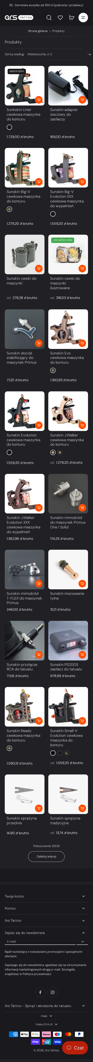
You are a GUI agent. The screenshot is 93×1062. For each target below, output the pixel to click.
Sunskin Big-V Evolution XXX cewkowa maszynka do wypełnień (67, 198)
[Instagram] (52, 992)
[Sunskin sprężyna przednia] (24, 794)
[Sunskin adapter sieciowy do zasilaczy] (68, 85)
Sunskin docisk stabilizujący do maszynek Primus (22, 358)
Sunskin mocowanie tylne (67, 596)
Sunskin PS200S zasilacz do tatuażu (66, 667)
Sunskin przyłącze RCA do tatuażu (22, 667)
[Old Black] (9, 127)
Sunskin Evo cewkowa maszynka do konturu (67, 358)
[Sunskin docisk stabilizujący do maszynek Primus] (24, 329)
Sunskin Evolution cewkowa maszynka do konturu (23, 440)
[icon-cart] (71, 17)
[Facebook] (40, 992)
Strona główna (38, 31)
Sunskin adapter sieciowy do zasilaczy (64, 114)
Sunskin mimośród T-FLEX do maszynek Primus (24, 598)
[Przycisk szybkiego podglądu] (39, 100)
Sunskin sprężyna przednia (22, 820)
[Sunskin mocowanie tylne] (68, 569)
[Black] (53, 753)
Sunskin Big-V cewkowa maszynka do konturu (23, 196)
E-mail (11, 941)
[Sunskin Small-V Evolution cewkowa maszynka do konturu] (68, 707)
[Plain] (9, 209)
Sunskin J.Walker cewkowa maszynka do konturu (67, 440)
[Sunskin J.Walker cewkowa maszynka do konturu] (68, 411)
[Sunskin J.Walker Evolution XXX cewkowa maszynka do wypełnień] (24, 493)
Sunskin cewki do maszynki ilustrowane (65, 283)
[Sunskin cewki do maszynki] (24, 254)
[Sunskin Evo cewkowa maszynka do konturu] (68, 329)
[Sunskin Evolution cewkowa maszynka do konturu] (24, 411)
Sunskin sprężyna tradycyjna (65, 820)
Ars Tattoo (52, 1050)
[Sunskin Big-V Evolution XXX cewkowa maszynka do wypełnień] (68, 168)
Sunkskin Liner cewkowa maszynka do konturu (23, 114)
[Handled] (66, 753)
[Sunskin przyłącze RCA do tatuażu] (24, 640)
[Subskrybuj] (82, 942)
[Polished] (53, 452)
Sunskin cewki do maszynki (21, 281)
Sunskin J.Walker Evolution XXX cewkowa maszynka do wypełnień (23, 524)
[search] (49, 17)
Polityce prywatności (37, 974)
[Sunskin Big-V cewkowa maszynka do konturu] (24, 168)
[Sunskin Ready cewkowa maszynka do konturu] (24, 707)
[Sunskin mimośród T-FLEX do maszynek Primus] (24, 569)
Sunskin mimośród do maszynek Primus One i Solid (68, 522)
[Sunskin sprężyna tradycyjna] (68, 794)
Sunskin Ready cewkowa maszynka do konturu (23, 735)
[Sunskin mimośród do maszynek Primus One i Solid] (68, 493)
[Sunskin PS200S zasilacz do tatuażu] (68, 640)
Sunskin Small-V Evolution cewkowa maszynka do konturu (66, 737)
